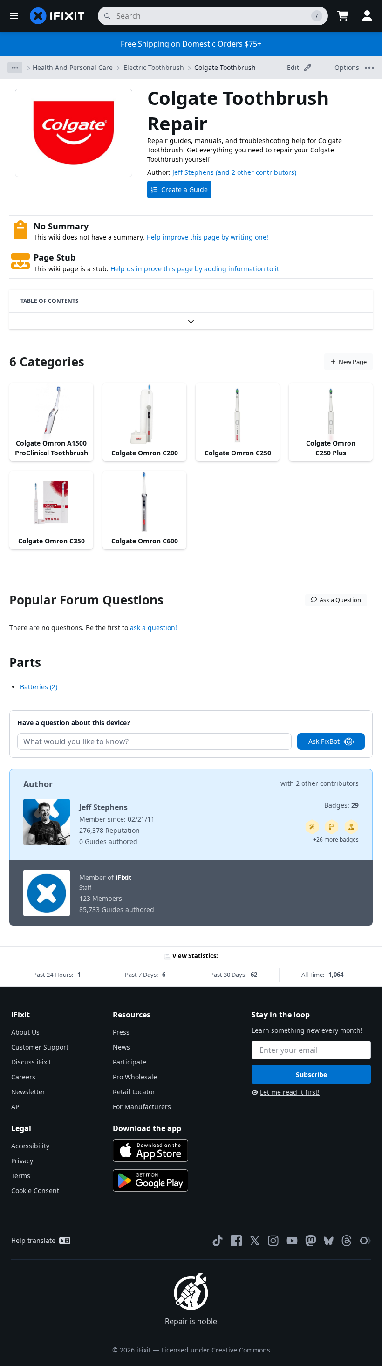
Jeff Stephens (193, 172)
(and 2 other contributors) (256, 172)
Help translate (33, 1240)
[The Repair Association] (365, 1240)
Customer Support (39, 1047)
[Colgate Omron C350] (51, 502)
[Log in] (367, 16)
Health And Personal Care (73, 67)
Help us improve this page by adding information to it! (195, 268)
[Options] (14, 67)
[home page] (57, 15)
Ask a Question (340, 600)
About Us (25, 1032)
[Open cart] (343, 16)
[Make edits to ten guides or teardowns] (351, 826)
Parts (25, 662)
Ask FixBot (324, 741)
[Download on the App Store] (150, 1150)
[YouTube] (292, 1240)
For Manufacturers (142, 1106)
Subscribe (311, 1074)
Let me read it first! (290, 1092)
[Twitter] (254, 1240)
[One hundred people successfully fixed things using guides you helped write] (312, 826)
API (16, 1106)
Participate (129, 1061)
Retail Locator (134, 1091)
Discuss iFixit (31, 1061)
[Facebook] (236, 1240)
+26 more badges (336, 840)
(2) (38, 686)
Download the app (147, 1128)
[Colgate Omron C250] (238, 414)
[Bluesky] (329, 1241)
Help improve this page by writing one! (207, 237)
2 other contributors (327, 783)
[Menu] (14, 15)
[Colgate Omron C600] (144, 502)
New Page (353, 361)
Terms (20, 1175)
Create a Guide (184, 189)
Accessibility (30, 1145)
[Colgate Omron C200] (144, 414)
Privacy (22, 1160)
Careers (23, 1076)
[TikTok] (217, 1240)
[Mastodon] (310, 1240)
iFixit (123, 877)
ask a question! (153, 627)
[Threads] (346, 1240)
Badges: (341, 805)
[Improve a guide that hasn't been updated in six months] (331, 826)
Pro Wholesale (135, 1076)
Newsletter (28, 1091)
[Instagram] (273, 1240)
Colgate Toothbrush (225, 67)
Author (38, 783)
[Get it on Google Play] (150, 1180)
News (121, 1047)
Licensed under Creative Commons (215, 1349)
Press (121, 1032)
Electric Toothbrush (153, 67)
